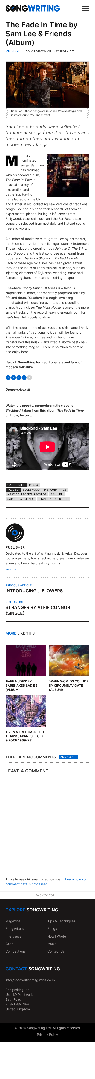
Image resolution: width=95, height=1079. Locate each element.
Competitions (15, 951)
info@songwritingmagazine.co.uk (31, 980)
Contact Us (56, 951)
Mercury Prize (55, 489)
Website (11, 569)
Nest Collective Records (27, 494)
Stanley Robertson (53, 499)
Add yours (68, 757)
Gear (9, 944)
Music (33, 484)
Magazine (13, 921)
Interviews (13, 936)
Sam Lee (57, 494)
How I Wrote (57, 936)
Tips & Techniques (61, 921)
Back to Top (45, 895)
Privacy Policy (47, 1034)
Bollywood (31, 489)
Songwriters (15, 929)
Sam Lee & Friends (21, 499)
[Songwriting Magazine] (33, 8)
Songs (52, 929)
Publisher (15, 51)
